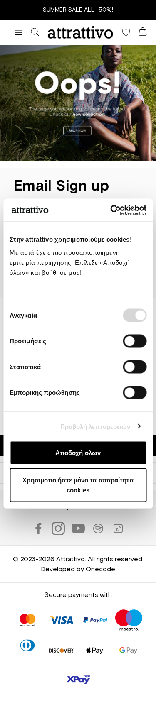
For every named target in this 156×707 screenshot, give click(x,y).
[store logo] (80, 32)
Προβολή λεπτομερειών (95, 426)
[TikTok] (118, 528)
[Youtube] (78, 528)
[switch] (134, 341)
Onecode (100, 569)
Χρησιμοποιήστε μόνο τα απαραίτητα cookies (77, 484)
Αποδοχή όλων (78, 452)
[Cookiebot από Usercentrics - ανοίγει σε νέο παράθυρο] (111, 210)
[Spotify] (98, 528)
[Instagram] (58, 528)
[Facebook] (38, 528)
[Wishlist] (126, 32)
